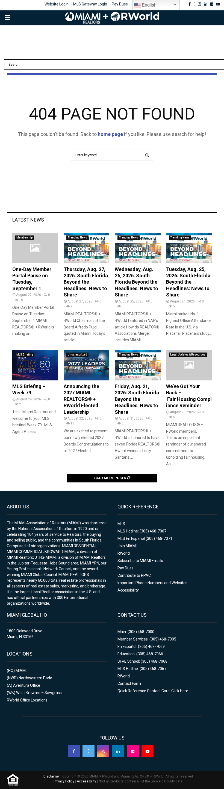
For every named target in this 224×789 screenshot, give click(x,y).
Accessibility (128, 590)
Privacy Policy (64, 781)
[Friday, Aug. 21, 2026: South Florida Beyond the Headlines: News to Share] (138, 365)
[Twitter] (88, 751)
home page (110, 134)
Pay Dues (120, 4)
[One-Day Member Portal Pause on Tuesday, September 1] (35, 248)
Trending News (77, 237)
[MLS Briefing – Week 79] (35, 365)
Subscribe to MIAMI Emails (140, 560)
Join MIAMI (127, 546)
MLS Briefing (24, 354)
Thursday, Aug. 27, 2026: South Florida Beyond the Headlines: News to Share (86, 282)
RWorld (123, 553)
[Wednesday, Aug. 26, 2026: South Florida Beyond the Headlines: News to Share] (138, 248)
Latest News (28, 220)
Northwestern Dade (35, 678)
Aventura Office (26, 685)
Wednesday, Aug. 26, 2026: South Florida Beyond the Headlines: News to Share (136, 282)
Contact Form (129, 683)
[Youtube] (148, 751)
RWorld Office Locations (27, 700)
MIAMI (21, 670)
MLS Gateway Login (90, 4)
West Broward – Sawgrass (39, 693)
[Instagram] (103, 751)
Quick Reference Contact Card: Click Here (152, 691)
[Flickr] (133, 751)
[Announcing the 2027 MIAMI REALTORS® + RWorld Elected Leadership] (87, 365)
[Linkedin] (118, 751)
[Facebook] (74, 751)
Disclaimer (51, 776)
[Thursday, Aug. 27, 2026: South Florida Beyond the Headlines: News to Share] (87, 248)
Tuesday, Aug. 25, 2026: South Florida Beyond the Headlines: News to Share (188, 282)
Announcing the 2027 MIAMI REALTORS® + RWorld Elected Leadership (81, 399)
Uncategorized (77, 354)
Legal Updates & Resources (187, 354)
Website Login (57, 4)
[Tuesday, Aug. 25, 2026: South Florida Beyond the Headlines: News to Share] (189, 248)
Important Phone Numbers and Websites (152, 583)
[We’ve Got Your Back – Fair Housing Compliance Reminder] (189, 365)
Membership (24, 237)
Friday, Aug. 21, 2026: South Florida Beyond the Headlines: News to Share (137, 399)
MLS (121, 524)
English (149, 5)
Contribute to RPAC (134, 575)
